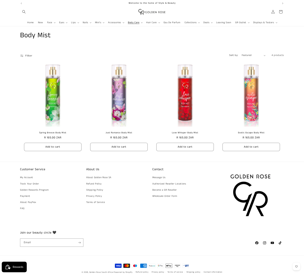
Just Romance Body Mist (119, 132)
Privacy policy (158, 272)
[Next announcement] (283, 3)
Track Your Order (29, 184)
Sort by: (233, 55)
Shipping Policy (94, 190)
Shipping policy (193, 272)
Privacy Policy (94, 196)
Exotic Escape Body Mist (251, 132)
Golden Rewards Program (34, 190)
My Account (26, 177)
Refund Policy (94, 184)
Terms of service (175, 272)
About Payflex (28, 202)
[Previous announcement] (21, 3)
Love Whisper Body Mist (185, 132)
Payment (25, 196)
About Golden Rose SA (98, 177)
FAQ (22, 208)
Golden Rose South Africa (101, 272)
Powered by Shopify (123, 272)
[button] (24, 12)
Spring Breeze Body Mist (52, 132)
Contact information (213, 272)
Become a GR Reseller (164, 190)
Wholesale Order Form (164, 196)
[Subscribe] (79, 242)
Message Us (159, 177)
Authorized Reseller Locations (169, 184)
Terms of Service (95, 202)
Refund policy (142, 272)
